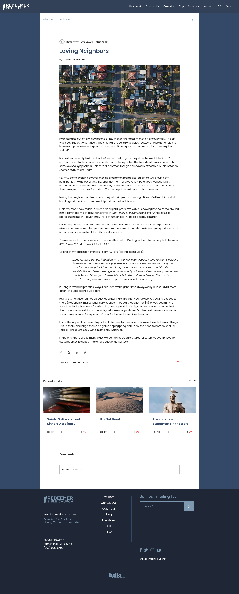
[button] (191, 19)
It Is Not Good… (111, 419)
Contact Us (109, 503)
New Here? (108, 497)
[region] (118, 579)
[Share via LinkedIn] (76, 352)
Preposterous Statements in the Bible (170, 421)
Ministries (108, 520)
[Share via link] (84, 352)
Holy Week (66, 19)
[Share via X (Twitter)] (68, 352)
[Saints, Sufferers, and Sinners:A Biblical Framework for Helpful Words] (66, 400)
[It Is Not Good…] (119, 400)
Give (109, 532)
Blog (109, 514)
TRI (109, 526)
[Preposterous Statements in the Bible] (172, 400)
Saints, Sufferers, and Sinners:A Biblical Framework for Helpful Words (64, 421)
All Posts (48, 19)
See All (192, 380)
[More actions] (178, 42)
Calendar (108, 509)
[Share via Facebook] (60, 352)
